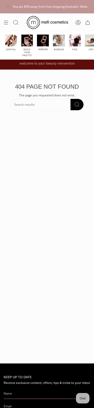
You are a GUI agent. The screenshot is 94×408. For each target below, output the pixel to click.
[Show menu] (5, 22)
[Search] (77, 104)
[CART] (87, 22)
